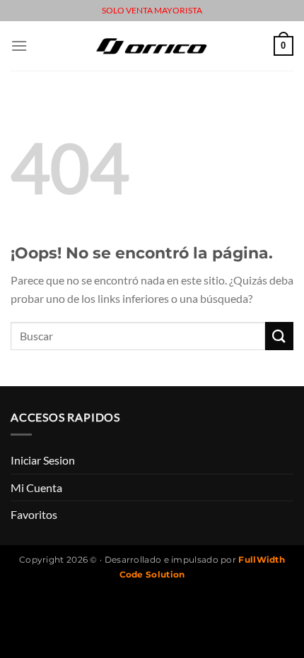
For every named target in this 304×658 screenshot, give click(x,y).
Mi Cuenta (36, 487)
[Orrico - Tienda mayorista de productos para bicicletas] (152, 45)
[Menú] (19, 45)
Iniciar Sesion (43, 460)
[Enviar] (279, 335)
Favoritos (34, 514)
